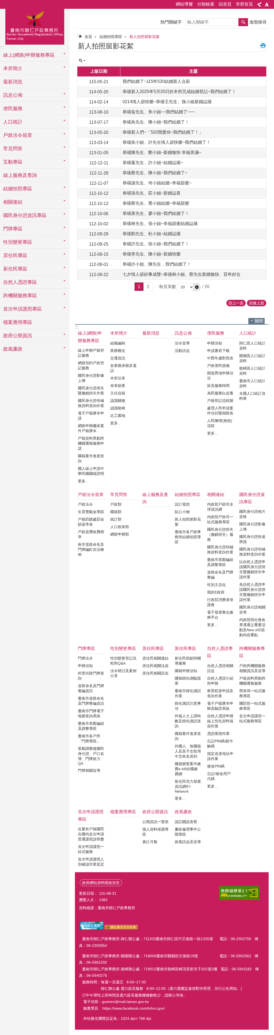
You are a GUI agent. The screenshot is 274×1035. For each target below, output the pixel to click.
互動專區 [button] (12, 162)
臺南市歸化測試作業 (188, 693)
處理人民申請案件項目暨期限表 (220, 410)
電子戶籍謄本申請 (91, 415)
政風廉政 (183, 811)
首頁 (88, 36)
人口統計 (247, 333)
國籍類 (115, 512)
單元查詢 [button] (82, 61)
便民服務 (215, 333)
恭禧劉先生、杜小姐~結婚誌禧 (152, 233)
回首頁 (225, 4)
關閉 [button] (259, 321)
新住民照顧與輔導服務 (188, 660)
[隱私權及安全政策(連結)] (121, 928)
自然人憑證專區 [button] (20, 282)
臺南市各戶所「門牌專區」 (89, 738)
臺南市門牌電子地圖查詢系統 (91, 713)
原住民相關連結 (155, 658)
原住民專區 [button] (15, 255)
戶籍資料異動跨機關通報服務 (252, 680)
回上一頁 (236, 303)
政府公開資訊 (155, 811)
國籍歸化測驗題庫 (188, 680)
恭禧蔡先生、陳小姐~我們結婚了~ (155, 172)
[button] (197, 287)
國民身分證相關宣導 (252, 609)
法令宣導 (182, 343)
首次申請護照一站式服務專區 (252, 718)
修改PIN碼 (215, 766)
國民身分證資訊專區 (252, 498)
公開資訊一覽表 (155, 822)
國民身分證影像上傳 (91, 378)
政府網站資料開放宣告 (101, 883)
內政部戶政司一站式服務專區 (220, 519)
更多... (83, 481)
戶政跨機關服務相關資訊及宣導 (252, 668)
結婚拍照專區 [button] (17, 188)
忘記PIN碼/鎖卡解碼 (220, 743)
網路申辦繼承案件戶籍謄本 (91, 428)
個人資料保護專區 (155, 831)
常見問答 (118, 494)
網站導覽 (184, 4)
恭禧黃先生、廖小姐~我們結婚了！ (156, 213)
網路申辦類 (119, 534)
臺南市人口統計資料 (252, 383)
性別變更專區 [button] (17, 242)
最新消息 (12, 81)
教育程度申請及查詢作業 (220, 693)
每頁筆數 (167, 286)
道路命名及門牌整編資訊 (91, 688)
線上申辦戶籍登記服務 (91, 353)
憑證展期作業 (218, 733)
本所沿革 (117, 378)
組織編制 (117, 343)
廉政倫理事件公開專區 (188, 831)
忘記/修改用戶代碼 (219, 776)
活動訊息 (182, 350)
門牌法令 (85, 658)
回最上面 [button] (256, 303)
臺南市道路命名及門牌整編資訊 (91, 700)
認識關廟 (117, 400)
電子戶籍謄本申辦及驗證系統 (220, 706)
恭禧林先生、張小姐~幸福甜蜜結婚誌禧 (160, 223)
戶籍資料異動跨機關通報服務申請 (91, 443)
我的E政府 (215, 592)
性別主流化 (216, 585)
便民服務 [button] (12, 108)
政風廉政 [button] (12, 349)
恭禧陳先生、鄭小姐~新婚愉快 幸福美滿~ (162, 152)
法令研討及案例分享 (123, 673)
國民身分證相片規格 (252, 514)
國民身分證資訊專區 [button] (25, 215)
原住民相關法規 (155, 666)
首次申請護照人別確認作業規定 (91, 861)
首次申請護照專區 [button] (22, 309)
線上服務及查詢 (20, 175)
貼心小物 (182, 512)
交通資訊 (117, 358)
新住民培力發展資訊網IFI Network (188, 786)
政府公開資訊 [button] (17, 335)
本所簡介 (118, 333)
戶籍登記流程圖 (220, 400)
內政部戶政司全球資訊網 (220, 506)
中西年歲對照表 (220, 358)
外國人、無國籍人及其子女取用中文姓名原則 (188, 751)
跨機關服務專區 (252, 652)
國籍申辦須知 (186, 671)
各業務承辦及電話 (123, 368)
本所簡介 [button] (12, 68)
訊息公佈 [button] (12, 95)
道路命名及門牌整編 (220, 574)
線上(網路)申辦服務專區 (90, 337)
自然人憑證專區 (220, 652)
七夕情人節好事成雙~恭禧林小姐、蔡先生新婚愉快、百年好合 (182, 274)
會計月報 (149, 842)
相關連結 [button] (12, 202)
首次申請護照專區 (91, 815)
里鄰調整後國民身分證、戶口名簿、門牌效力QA (91, 756)
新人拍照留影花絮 (144, 36)
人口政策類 (119, 527)
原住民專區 (153, 648)
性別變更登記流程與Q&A (123, 660)
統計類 (115, 519)
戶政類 (115, 504)
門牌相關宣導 (89, 770)
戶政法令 (85, 504)
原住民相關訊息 (155, 673)
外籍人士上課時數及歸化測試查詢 (188, 721)
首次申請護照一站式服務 (91, 849)
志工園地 (117, 415)
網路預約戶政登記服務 (91, 365)
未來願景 (117, 385)
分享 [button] (259, 4)
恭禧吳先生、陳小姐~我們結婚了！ (156, 122)
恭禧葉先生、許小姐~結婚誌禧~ (153, 162)
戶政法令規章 (91, 494)
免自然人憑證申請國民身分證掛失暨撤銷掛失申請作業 (252, 592)
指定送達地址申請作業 (220, 756)
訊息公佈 (183, 333)
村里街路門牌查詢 (91, 675)
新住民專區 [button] (15, 269)
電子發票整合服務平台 (220, 614)
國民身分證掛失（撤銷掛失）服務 (220, 534)
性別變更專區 (123, 648)
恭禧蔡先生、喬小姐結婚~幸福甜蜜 (156, 203)
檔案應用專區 (17, 322)
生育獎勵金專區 (91, 512)
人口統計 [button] (12, 122)
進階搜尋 (258, 22)
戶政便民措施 (218, 365)
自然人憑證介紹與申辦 (220, 680)
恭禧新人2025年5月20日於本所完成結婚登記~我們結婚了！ (179, 91)
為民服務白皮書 (220, 393)
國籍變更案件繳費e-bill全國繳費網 (188, 769)
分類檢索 (205, 4)
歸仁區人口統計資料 (252, 345)
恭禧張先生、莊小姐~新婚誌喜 (152, 193)
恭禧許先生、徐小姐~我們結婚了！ (156, 244)
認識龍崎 (117, 408)
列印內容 (263, 45)
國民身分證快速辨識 (252, 539)
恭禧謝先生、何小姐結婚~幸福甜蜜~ (157, 183)
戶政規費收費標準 (91, 534)
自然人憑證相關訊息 (220, 668)
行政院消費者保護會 (220, 602)
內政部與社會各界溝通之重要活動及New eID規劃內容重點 (252, 627)
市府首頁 (244, 4)
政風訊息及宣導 (188, 842)
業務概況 (117, 350)
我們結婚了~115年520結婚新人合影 (156, 81)
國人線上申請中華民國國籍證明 (91, 471)
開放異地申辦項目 (220, 375)
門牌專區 (86, 648)
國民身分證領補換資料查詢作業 (91, 403)
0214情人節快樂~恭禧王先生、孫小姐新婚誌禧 (167, 101)
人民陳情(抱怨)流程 (219, 423)
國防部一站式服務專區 (252, 706)
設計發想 (182, 504)
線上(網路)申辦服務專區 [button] (29, 55)
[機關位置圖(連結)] (92, 928)
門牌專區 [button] (12, 228)
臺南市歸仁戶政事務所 (34, 26)
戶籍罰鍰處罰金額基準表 (91, 521)
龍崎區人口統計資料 (252, 370)
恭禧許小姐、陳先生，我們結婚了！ (157, 264)
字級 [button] (267, 4)
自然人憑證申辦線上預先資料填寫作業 (220, 721)
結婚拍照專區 (111, 36)
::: (5, 3)
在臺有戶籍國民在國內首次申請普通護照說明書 (91, 834)
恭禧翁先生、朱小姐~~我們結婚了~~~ (159, 112)
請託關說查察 (186, 822)
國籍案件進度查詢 (91, 458)
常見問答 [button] (12, 148)
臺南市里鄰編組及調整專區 (220, 562)
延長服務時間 (218, 385)
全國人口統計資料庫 (252, 396)
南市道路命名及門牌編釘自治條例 (91, 549)
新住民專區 (185, 648)
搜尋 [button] (243, 22)
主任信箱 (117, 393)
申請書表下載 (218, 350)
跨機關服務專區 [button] (20, 295)
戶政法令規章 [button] (17, 135)
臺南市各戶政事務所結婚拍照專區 (188, 537)
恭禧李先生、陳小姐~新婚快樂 (152, 254)
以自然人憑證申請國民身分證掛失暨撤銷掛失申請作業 (252, 569)
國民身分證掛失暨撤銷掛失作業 (91, 390)
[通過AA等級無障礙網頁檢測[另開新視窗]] (239, 893)
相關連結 (215, 494)
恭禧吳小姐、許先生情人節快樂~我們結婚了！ (167, 142)
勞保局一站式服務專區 (252, 693)
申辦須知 (214, 343)
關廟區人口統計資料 (252, 358)
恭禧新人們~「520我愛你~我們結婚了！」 (163, 132)
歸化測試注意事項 (188, 706)
